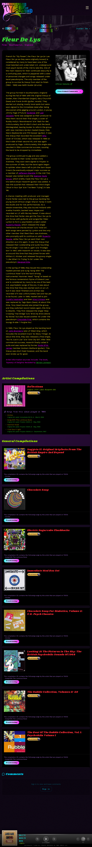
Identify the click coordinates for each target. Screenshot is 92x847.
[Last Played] (37, 839)
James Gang (24, 843)
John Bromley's (16, 331)
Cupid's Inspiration (14, 299)
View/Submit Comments (67, 91)
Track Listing (11, 480)
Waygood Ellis (23, 262)
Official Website (62, 84)
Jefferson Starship (26, 173)
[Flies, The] (56, 28)
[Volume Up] (88, 839)
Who (44, 136)
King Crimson (39, 299)
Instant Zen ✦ (83, 28)
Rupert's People (13, 225)
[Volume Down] (78, 839)
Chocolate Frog (24, 319)
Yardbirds (31, 113)
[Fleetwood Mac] (35, 28)
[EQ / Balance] (54, 839)
